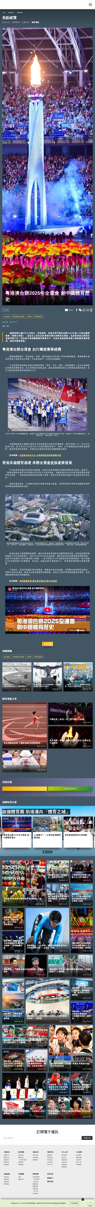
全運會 (7, 316)
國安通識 (35, 1197)
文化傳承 (78, 1168)
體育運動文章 (9, 698)
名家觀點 (21, 1187)
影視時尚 (35, 1173)
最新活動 (50, 1195)
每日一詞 (78, 1175)
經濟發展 (16, 22)
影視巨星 (64, 1180)
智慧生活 (6, 1168)
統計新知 (49, 1173)
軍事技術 (6, 1175)
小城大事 (64, 1175)
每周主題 (50, 1187)
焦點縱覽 (11, 12)
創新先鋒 (64, 1173)
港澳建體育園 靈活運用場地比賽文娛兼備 (38, 581)
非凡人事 (65, 1165)
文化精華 (79, 1165)
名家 (19, 1190)
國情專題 (67, 682)
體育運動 (20, 12)
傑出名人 (64, 1171)
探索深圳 (46, 682)
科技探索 (6, 1178)
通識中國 (6, 682)
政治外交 (6, 22)
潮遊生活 (36, 1165)
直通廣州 (20, 1175)
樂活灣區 (37, 682)
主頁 (3, 12)
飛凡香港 (20, 1168)
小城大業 (35, 1195)
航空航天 (6, 1173)
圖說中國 (78, 1171)
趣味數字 (49, 1168)
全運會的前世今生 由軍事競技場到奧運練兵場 (40, 455)
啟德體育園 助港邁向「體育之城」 (36, 811)
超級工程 (6, 1171)
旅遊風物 (35, 1171)
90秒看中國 (36, 1190)
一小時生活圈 (22, 1173)
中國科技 (7, 1165)
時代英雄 (64, 1168)
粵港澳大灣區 (19, 316)
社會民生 (25, 22)
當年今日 (15, 682)
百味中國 (35, 1168)
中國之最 (49, 1171)
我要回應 (47, 644)
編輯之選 (20, 1192)
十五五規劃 (77, 682)
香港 (30, 316)
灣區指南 (20, 1178)
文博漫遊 (78, 1178)
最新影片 (50, 1191)
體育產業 (38, 316)
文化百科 (78, 1173)
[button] (44, 851)
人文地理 (49, 1175)
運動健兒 (64, 1178)
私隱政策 (56, 1203)
